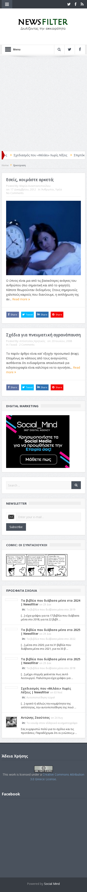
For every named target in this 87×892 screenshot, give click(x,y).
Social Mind (52, 884)
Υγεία (58, 189)
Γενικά (13, 344)
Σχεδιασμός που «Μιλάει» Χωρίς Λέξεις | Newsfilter (46, 690)
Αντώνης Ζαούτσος (35, 717)
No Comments (14, 193)
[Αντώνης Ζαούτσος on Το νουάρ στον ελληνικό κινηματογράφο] (11, 722)
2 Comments (26, 344)
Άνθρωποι (47, 189)
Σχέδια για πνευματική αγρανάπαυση (43, 335)
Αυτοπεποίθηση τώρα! (40, 697)
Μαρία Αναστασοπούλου (35, 186)
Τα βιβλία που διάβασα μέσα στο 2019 (50, 609)
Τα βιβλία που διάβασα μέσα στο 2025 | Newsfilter (50, 632)
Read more (20, 299)
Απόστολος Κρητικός (32, 341)
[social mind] (37, 441)
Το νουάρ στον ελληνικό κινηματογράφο (51, 723)
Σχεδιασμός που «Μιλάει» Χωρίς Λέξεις (31, 155)
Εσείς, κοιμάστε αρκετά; (30, 179)
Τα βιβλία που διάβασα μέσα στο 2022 (50, 639)
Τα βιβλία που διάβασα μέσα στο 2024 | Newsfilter (50, 602)
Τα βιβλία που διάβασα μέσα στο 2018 (50, 668)
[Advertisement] (43, 103)
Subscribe (16, 527)
